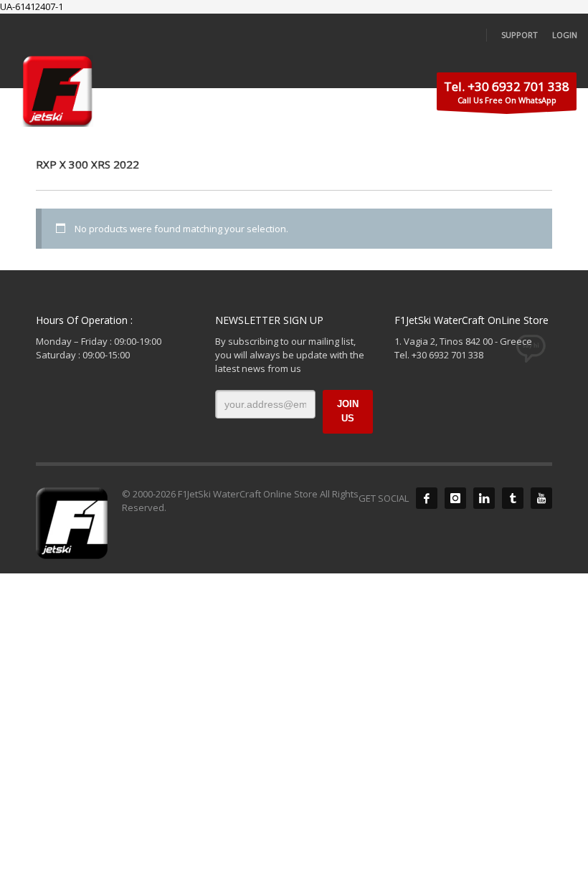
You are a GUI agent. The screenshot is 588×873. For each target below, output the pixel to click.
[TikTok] (512, 498)
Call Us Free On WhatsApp (506, 91)
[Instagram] (455, 498)
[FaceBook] (426, 498)
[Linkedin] (484, 498)
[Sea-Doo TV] (541, 498)
